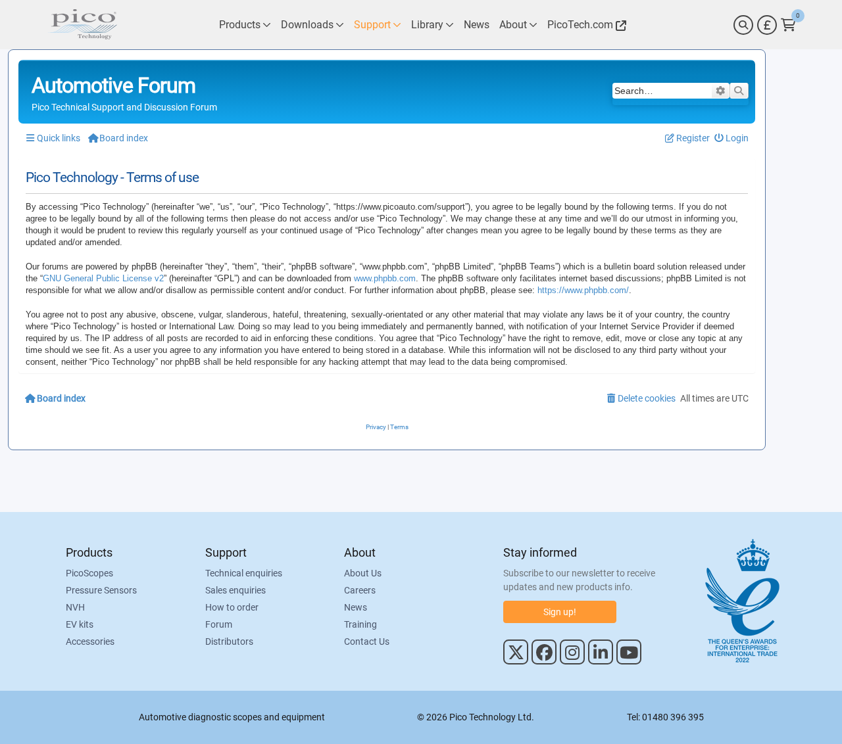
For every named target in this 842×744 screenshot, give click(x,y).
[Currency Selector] (767, 25)
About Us (363, 573)
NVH (75, 607)
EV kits (79, 624)
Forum (218, 624)
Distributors (229, 641)
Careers (360, 590)
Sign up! (559, 612)
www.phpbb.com (385, 278)
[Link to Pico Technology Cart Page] (788, 25)
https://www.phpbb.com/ (583, 290)
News (355, 607)
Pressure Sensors (101, 590)
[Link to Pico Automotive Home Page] (82, 24)
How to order (232, 607)
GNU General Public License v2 (103, 278)
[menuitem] (731, 138)
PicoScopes (89, 573)
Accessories (90, 641)
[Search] (743, 25)
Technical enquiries (243, 573)
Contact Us (366, 641)
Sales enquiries (235, 590)
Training (360, 624)
